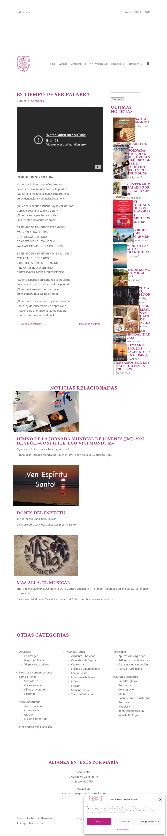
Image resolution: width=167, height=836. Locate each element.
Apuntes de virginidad (131, 656)
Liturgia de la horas (83, 677)
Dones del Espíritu (41, 513)
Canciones (37, 100)
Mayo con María (34, 660)
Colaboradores (33, 685)
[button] (160, 799)
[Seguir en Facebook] (66, 12)
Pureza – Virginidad (130, 668)
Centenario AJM (56, 588)
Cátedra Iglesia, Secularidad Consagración (127, 685)
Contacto (126, 12)
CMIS (147, 12)
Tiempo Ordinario (82, 694)
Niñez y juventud (58, 449)
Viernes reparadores (36, 664)
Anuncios (25, 651)
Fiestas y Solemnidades (85, 668)
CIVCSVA (29, 714)
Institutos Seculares (125, 676)
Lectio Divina (79, 673)
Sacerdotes (31, 681)
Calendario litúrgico (83, 660)
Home (52, 64)
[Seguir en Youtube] (79, 12)
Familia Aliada (28, 676)
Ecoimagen (31, 656)
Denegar (124, 821)
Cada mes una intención (133, 664)
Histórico (97, 588)
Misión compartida (35, 718)
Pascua (75, 685)
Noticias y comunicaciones (35, 672)
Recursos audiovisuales (118, 588)
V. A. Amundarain (98, 64)
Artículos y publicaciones (134, 660)
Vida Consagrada (29, 701)
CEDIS (137, 12)
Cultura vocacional (78, 588)
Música (51, 518)
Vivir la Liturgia (75, 651)
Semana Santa (80, 690)
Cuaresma (77, 664)
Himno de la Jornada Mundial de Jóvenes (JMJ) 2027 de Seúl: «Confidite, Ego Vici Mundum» (81, 441)
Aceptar (99, 821)
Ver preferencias (150, 821)
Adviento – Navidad (83, 656)
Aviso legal (82, 818)
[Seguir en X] (72, 12)
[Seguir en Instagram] (85, 12)
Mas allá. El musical (43, 583)
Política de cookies (123, 829)
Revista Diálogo (128, 715)
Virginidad (119, 651)
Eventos (63, 64)
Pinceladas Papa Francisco (35, 726)
